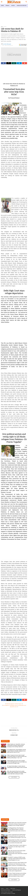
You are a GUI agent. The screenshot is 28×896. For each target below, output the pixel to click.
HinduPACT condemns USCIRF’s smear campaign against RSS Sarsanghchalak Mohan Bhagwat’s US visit (16, 859)
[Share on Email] (24, 63)
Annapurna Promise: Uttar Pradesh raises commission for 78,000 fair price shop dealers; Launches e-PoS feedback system (17, 864)
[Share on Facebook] (3, 63)
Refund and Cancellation (5, 890)
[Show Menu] (1, 2)
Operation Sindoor (21, 5)
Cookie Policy (12, 888)
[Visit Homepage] (14, 2)
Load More (14, 777)
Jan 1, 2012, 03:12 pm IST (7, 45)
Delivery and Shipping (16, 890)
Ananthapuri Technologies (11, 893)
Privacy (2, 888)
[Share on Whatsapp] (14, 63)
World (13, 5)
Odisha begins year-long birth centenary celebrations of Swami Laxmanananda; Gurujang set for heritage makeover (16, 746)
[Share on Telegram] (19, 63)
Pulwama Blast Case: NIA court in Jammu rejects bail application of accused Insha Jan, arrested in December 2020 (17, 762)
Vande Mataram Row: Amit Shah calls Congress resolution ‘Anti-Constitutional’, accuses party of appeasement (17, 869)
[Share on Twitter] (8, 63)
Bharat (7, 5)
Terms (7, 888)
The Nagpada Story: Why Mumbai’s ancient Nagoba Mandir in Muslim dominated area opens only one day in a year (16, 751)
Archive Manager (7, 44)
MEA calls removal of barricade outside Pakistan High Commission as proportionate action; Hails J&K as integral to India (16, 773)
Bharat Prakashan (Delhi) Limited (7, 892)
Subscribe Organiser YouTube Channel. (14, 704)
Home (2, 5)
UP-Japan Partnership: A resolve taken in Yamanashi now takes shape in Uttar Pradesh (17, 767)
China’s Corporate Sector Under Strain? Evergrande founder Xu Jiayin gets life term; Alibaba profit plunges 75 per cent (17, 757)
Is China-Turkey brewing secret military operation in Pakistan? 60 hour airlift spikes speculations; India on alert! (17, 875)
